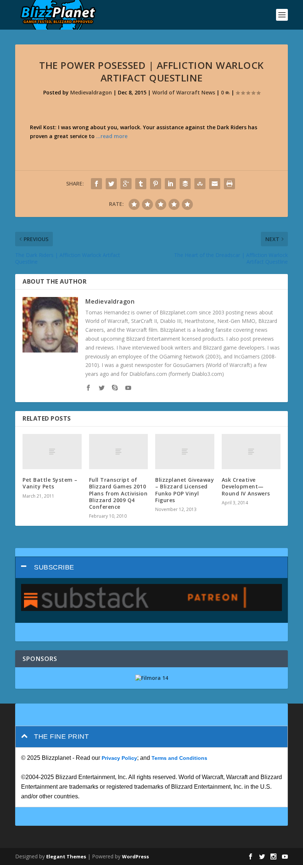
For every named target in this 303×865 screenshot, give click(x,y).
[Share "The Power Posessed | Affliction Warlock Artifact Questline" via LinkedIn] (170, 183)
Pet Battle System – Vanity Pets (50, 483)
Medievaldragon (91, 92)
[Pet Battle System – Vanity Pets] (52, 452)
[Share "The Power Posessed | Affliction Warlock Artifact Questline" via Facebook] (96, 183)
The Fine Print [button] (61, 736)
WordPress (135, 856)
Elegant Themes (66, 856)
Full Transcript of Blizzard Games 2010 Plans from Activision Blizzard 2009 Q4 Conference (118, 493)
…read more (111, 136)
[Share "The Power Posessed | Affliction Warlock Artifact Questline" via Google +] (126, 183)
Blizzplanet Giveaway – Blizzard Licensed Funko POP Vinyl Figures (184, 490)
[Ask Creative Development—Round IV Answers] (251, 452)
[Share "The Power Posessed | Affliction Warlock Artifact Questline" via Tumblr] (140, 183)
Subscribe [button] (54, 567)
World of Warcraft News (183, 92)
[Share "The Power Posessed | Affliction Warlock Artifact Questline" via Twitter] (111, 183)
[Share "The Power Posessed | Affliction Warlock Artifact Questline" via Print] (229, 183)
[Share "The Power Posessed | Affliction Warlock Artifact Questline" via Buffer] (185, 183)
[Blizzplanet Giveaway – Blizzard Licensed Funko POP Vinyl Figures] (184, 452)
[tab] (151, 567)
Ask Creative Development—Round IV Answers (246, 486)
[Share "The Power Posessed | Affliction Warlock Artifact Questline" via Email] (214, 183)
